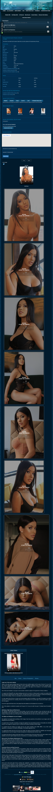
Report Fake (6, 156)
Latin (28, 100)
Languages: (5, 58)
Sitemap (36, 678)
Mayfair (5, 100)
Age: (3, 47)
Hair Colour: (5, 55)
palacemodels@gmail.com (42, 8)
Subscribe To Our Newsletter (8, 29)
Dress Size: (5, 54)
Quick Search (5, 20)
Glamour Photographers (28, 678)
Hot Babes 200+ (15, 14)
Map (15, 678)
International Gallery (26, 17)
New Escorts (27, 14)
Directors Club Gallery (43, 14)
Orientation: (5, 60)
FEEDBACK (37, 10)
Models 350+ (7, 14)
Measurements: (5, 52)
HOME (4, 10)
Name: (4, 46)
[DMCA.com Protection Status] (27, 772)
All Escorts (21, 14)
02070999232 (29, 774)
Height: (4, 50)
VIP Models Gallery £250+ (37, 100)
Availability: (5, 65)
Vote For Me (5, 162)
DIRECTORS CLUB (29, 10)
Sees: (4, 62)
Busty (17, 100)
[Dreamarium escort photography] (18, 788)
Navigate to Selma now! (8, 152)
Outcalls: (4, 63)
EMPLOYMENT (18, 10)
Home (24, 783)
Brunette (11, 100)
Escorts (23, 100)
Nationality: (5, 49)
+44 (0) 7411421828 (40, 5)
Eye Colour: (5, 57)
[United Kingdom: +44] (4, 27)
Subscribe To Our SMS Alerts (8, 25)
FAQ (23, 10)
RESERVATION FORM (45, 10)
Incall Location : (5, 66)
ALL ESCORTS (10, 10)
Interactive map (14, 148)
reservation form (8, 128)
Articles (20, 678)
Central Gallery (34, 14)
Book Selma (2, 27)
